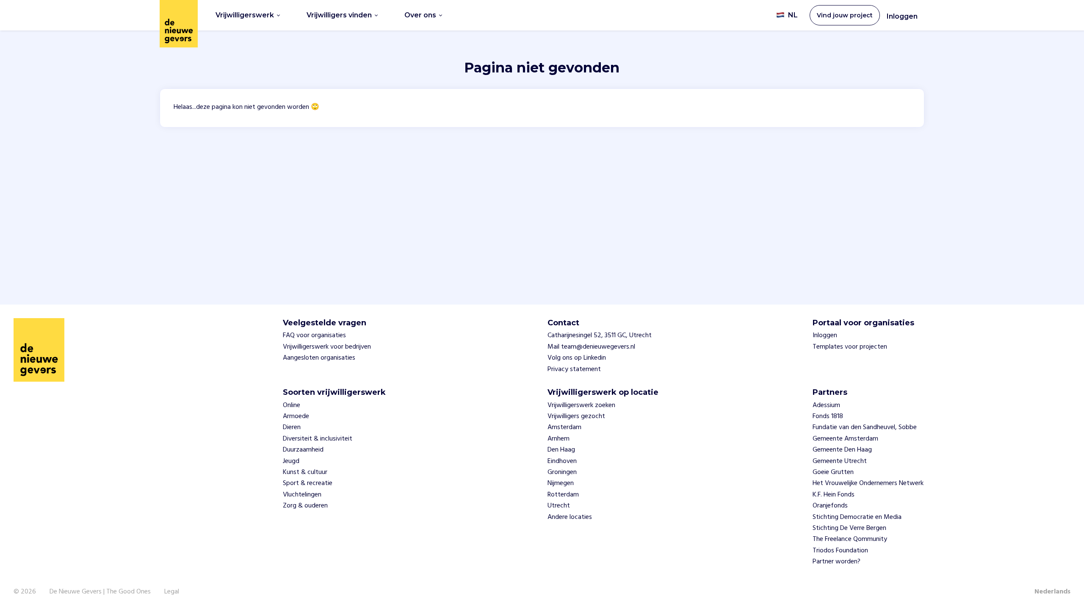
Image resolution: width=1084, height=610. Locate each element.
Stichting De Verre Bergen (849, 528)
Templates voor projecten (850, 346)
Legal (171, 591)
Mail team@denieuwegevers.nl (591, 346)
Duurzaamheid (303, 449)
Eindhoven (562, 461)
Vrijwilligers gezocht (576, 416)
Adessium (826, 405)
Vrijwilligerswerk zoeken (581, 405)
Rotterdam (563, 494)
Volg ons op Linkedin (577, 357)
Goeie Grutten (833, 472)
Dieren (292, 427)
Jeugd (291, 461)
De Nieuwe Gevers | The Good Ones (100, 591)
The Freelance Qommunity (850, 539)
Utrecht (559, 505)
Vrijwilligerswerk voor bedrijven (327, 346)
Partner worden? (836, 561)
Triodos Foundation (840, 550)
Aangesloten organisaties (319, 357)
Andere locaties (570, 517)
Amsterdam (564, 427)
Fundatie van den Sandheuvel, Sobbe (865, 427)
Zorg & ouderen (305, 505)
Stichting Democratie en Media (857, 517)
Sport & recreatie (307, 483)
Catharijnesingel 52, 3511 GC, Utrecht (600, 335)
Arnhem (559, 438)
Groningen (562, 472)
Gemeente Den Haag (842, 449)
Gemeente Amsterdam (845, 438)
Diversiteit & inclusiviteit (317, 438)
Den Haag (561, 449)
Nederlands (1052, 591)
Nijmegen (561, 483)
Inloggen (902, 16)
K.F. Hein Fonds (833, 494)
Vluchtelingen (302, 494)
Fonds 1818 (828, 416)
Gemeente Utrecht (840, 461)
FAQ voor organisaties (314, 335)
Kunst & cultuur (305, 472)
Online (291, 405)
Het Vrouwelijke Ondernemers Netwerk (868, 483)
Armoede (296, 416)
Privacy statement (574, 369)
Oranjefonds (830, 505)
